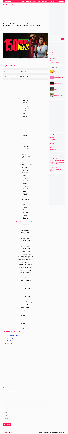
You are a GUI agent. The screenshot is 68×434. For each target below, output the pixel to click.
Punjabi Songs (36, 1)
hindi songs (6, 387)
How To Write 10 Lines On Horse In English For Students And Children (56, 169)
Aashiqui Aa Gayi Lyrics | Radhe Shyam (14, 333)
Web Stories (61, 1)
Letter (51, 145)
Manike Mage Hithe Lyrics (25, 388)
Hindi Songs (28, 1)
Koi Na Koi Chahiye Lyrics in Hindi (13, 337)
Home (23, 1)
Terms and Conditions (54, 62)
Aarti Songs (44, 1)
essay (51, 141)
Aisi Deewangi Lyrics (10, 338)
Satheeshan (32, 388)
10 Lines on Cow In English (55, 165)
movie (51, 147)
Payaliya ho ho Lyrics (10, 340)
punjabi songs (53, 149)
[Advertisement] (25, 14)
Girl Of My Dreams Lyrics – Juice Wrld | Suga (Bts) (13, 391)
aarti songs (52, 137)
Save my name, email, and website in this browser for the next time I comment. (20, 421)
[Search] (62, 39)
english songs (52, 139)
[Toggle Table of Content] (14, 63)
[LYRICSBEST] (7, 1)
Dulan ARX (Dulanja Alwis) (16, 388)
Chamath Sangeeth (8, 388)
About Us (52, 48)
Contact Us (52, 50)
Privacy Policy (52, 58)
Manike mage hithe (26, 328)
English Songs (52, 1)
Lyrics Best (9, 432)
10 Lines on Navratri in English (56, 156)
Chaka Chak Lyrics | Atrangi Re (12, 335)
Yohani (36, 388)
